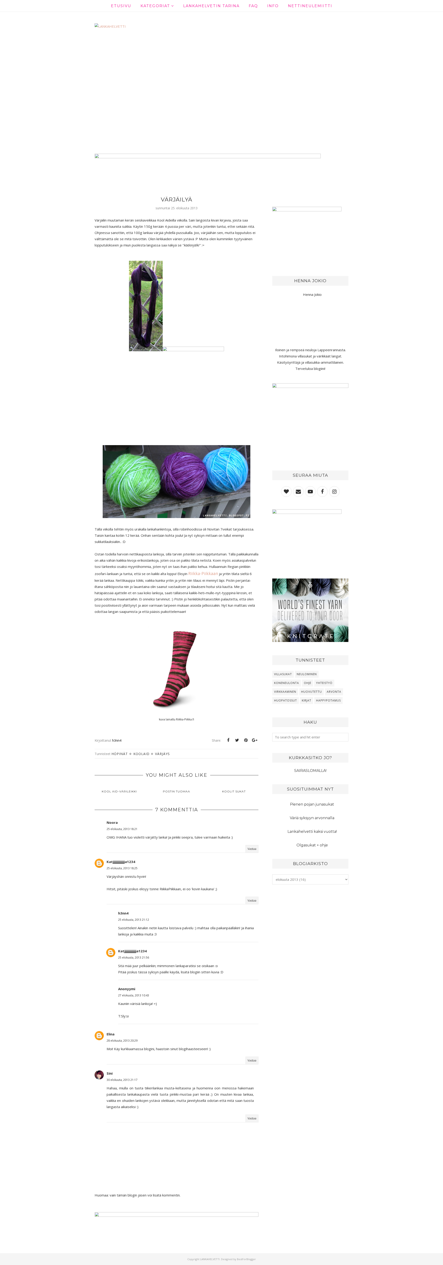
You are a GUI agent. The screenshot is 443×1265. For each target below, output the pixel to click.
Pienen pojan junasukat (312, 804)
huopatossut (285, 700)
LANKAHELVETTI (210, 1259)
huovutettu (311, 692)
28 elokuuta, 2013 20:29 (122, 1041)
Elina (110, 1034)
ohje (307, 683)
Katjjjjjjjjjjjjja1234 (121, 861)
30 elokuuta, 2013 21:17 (122, 1080)
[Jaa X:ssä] (237, 740)
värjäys (162, 754)
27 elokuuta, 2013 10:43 (133, 995)
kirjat (306, 700)
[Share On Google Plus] (254, 740)
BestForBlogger (246, 1259)
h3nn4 (123, 913)
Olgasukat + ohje (312, 845)
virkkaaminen (285, 692)
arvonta (334, 692)
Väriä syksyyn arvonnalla (312, 818)
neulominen (307, 674)
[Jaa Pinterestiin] (245, 740)
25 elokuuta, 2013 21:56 (133, 957)
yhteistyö (324, 683)
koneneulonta (286, 683)
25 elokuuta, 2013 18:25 (122, 868)
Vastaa (252, 849)
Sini (110, 1073)
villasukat (283, 674)
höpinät (119, 754)
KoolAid (141, 754)
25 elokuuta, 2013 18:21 (122, 829)
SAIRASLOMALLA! (310, 770)
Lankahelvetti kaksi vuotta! (312, 831)
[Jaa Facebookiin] (228, 740)
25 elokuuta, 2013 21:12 (133, 920)
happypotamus (328, 700)
